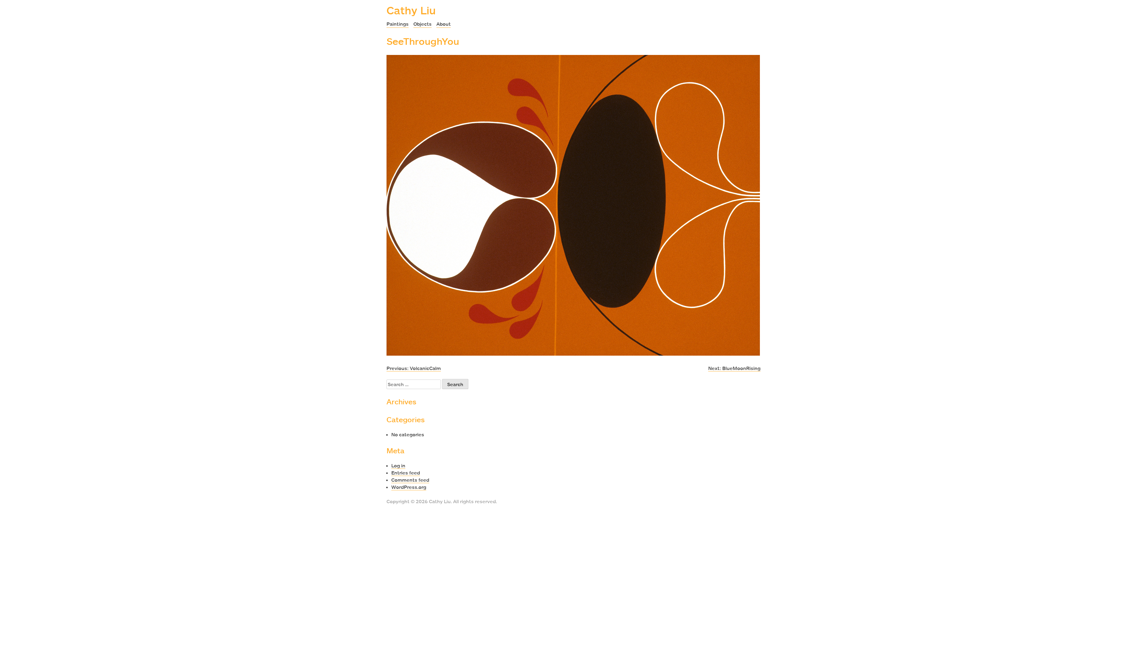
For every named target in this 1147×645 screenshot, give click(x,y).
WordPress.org (408, 487)
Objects (422, 24)
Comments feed (410, 480)
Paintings (398, 24)
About (443, 24)
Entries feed (405, 473)
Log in (398, 466)
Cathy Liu (411, 10)
